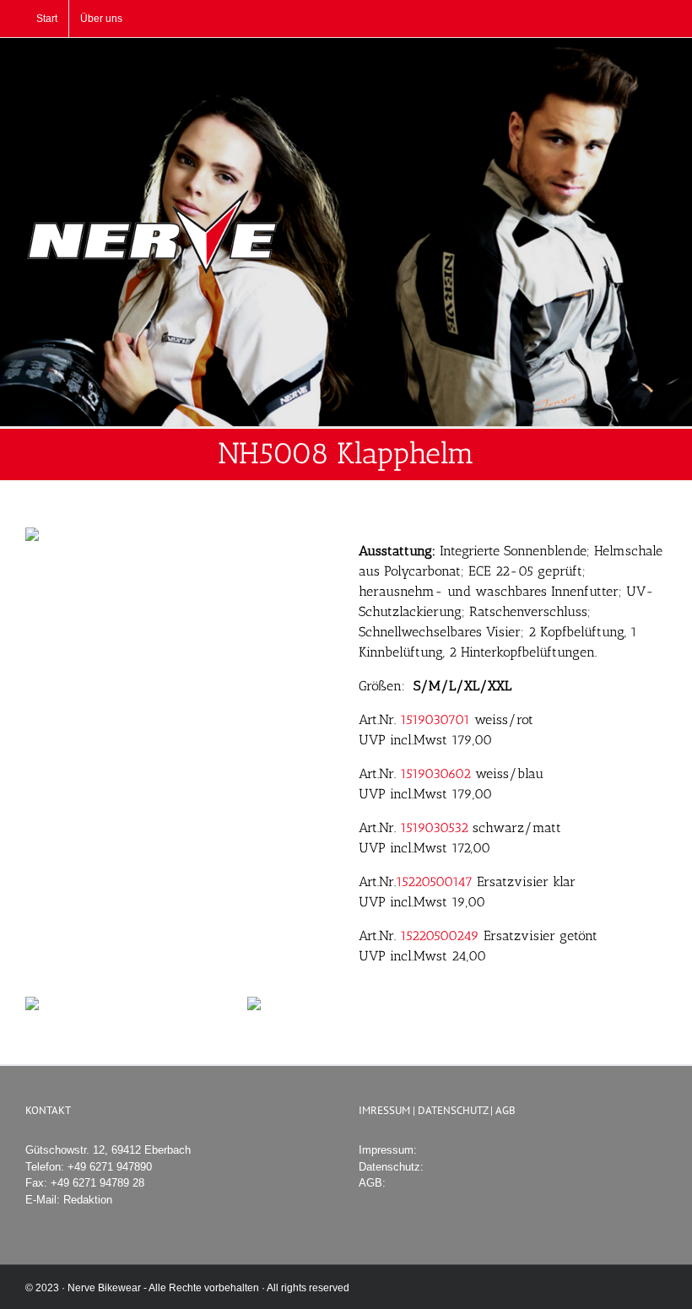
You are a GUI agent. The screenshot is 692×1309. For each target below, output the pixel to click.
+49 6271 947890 (110, 1166)
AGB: (372, 1182)
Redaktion (87, 1199)
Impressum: (388, 1150)
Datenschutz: (391, 1166)
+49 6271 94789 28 (97, 1182)
